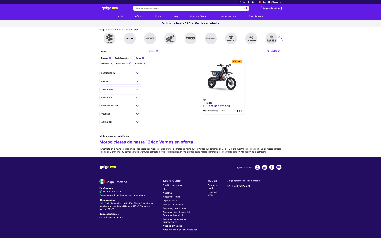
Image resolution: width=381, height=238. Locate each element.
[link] (240, 2)
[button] (273, 51)
